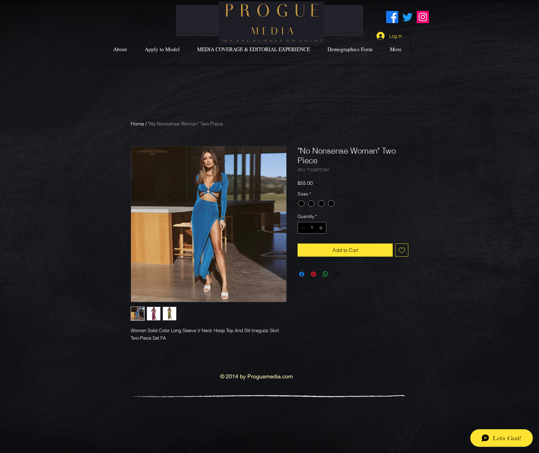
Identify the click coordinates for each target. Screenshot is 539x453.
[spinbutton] (312, 227)
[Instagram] (423, 17)
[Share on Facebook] (301, 274)
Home (137, 124)
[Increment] (321, 227)
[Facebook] (392, 17)
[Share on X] (337, 274)
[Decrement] (302, 227)
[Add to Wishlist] (401, 250)
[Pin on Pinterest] (313, 274)
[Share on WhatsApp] (325, 274)
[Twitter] (407, 17)
